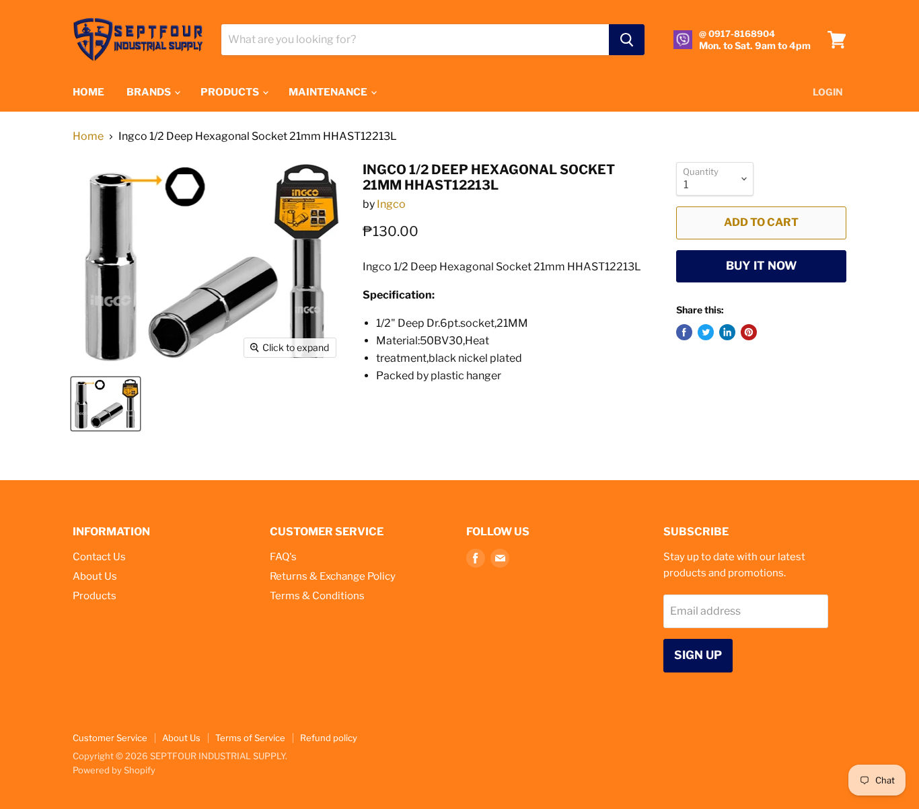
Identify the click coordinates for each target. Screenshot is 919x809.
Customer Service (110, 737)
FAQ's (283, 557)
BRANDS (149, 92)
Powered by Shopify (114, 770)
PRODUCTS (230, 92)
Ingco (391, 204)
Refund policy (328, 737)
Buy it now (761, 265)
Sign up (698, 655)
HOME (88, 92)
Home (88, 136)
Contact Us (99, 557)
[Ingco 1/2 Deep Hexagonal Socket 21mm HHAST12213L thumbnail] (105, 403)
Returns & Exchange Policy (333, 576)
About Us (95, 576)
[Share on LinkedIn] (727, 332)
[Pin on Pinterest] (749, 332)
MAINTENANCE (329, 92)
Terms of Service (250, 737)
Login (828, 92)
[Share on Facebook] (684, 332)
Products (94, 596)
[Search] (627, 39)
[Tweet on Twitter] (706, 332)
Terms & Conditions (317, 596)
